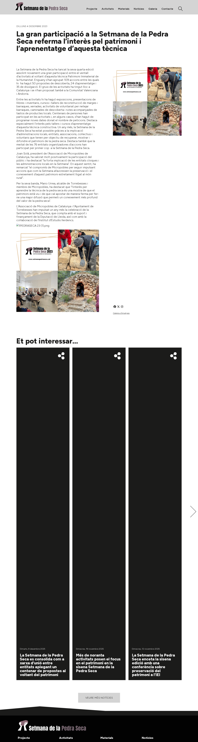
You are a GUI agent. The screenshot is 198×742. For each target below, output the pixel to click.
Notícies (139, 8)
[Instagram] (122, 306)
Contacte (167, 8)
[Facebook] (115, 306)
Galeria (152, 8)
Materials (123, 8)
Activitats (108, 8)
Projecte (92, 8)
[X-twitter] (118, 306)
